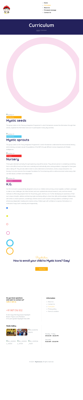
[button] (41, 269)
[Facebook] (47, 327)
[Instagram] (52, 327)
